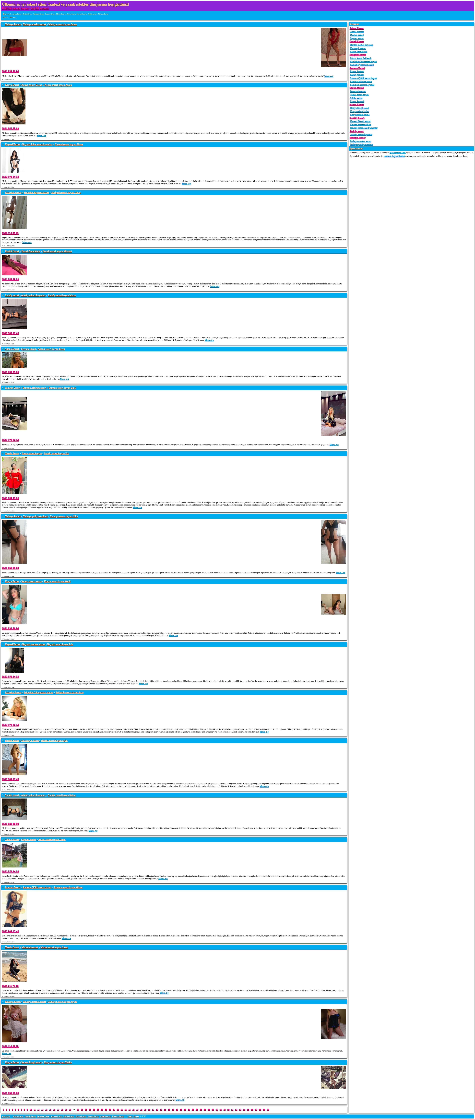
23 (82, 1109)
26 (94, 1109)
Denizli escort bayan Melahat (57, 251)
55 (209, 1109)
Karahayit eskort (30, 740)
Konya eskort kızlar (31, 581)
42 (157, 1109)
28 (102, 1109)
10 (31, 1109)
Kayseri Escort (82, 14)
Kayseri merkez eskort (33, 644)
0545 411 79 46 (10, 985)
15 (50, 1109)
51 (193, 1109)
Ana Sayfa (6, 1116)
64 (244, 1109)
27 (98, 1109)
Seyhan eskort (28, 349)
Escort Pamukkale (30, 251)
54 (205, 1109)
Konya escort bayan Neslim (58, 1062)
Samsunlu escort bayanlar (362, 84)
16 (54, 1109)
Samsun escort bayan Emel (62, 387)
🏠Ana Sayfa (7, 14)
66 (252, 1109)
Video (129, 1116)
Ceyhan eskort (28, 839)
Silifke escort (356, 98)
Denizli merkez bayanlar (361, 44)
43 (161, 1109)
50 (189, 1109)
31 (114, 1109)
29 (106, 1109)
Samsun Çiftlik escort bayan (37, 887)
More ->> (328, 76)
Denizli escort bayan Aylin (54, 740)
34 (126, 1109)
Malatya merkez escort (34, 24)
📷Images (13, 17)
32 (118, 1109)
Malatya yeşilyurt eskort (35, 516)
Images (136, 1116)
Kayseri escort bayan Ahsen (69, 144)
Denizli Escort (27, 14)
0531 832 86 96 (10, 71)
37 (137, 1109)
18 (62, 1109)
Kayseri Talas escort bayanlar (37, 144)
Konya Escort (71, 14)
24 (86, 1109)
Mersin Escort (61, 14)
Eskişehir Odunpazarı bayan (38, 692)
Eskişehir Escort (38, 14)
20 (70, 1109)
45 (169, 1109)
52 (197, 1109)
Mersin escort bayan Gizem (54, 947)
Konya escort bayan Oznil (57, 581)
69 (264, 1109)
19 (66, 1109)
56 (213, 1109)
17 (58, 1109)
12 (38, 1109)
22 (78, 1109)
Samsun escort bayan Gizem (68, 887)
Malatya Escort (103, 14)
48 (181, 1109)
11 (35, 1109)
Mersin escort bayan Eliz (56, 453)
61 (232, 1109)
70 (268, 1109)
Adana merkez (357, 31)
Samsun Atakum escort (34, 387)
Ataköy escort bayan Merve (62, 295)
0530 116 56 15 (10, 232)
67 (256, 1109)
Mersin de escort (30, 947)
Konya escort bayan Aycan (58, 85)
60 (228, 1109)
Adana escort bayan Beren (51, 349)
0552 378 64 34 (10, 176)
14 (46, 1109)
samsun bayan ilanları (394, 156)
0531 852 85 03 (10, 128)
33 (122, 1109)
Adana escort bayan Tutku (52, 839)
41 (153, 1109)
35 (130, 1109)
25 (90, 1109)
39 (145, 1109)
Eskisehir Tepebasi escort (36, 192)
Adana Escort (16, 14)
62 (236, 1109)
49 (185, 1109)
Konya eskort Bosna (31, 85)
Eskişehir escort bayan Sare (69, 692)
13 (42, 1109)
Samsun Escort (50, 14)
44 (165, 1109)
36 (133, 1109)
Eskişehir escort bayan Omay (66, 192)
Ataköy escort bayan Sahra (62, 795)
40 (149, 1109)
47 (177, 1109)
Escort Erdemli (357, 101)
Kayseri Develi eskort (360, 121)
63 (240, 1109)
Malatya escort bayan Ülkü (64, 516)
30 (110, 1109)
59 (225, 1109)
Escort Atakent (357, 71)
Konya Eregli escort (31, 1062)
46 (173, 1109)
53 (201, 1109)
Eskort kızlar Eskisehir (360, 58)
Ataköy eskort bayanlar (33, 295)
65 (248, 1109)
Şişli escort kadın (398, 152)
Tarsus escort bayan (32, 453)
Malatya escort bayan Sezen (62, 24)
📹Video (6, 17)
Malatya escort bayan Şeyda (62, 1001)
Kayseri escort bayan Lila (60, 644)
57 (217, 1109)
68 (260, 1109)
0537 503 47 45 (10, 333)
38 (141, 1109)
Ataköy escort (92, 14)
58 (221, 1109)
